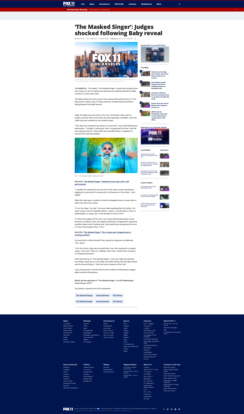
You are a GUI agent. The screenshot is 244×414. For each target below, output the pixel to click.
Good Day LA (108, 321)
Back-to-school (108, 330)
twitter (167, 409)
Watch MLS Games (169, 391)
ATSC (145, 389)
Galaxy (126, 349)
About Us (148, 364)
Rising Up (146, 350)
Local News (145, 150)
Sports (126, 321)
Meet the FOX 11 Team (151, 369)
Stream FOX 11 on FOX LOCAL (171, 324)
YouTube (66, 374)
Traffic (85, 326)
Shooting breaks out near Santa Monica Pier (148, 187)
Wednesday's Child (149, 330)
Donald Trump (87, 372)
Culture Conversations (150, 354)
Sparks (126, 351)
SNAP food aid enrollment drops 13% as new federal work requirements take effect (159, 116)
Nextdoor (66, 376)
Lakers (126, 328)
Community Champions (151, 339)
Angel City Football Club (131, 346)
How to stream (68, 381)
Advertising (147, 379)
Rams (125, 324)
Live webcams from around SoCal (172, 333)
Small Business (108, 369)
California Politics (88, 367)
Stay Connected (70, 364)
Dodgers (126, 333)
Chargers (126, 326)
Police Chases (67, 328)
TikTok (65, 372)
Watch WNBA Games (170, 388)
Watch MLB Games (170, 373)
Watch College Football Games (171, 370)
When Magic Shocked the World (151, 342)
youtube (175, 409)
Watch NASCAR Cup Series (172, 376)
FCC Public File (148, 381)
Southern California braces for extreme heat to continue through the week (149, 164)
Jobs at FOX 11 (148, 376)
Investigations (148, 352)
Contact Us (147, 394)
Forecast (86, 324)
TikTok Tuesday (108, 337)
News (65, 321)
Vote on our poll (108, 335)
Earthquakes (87, 333)
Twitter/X (66, 379)
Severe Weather (88, 337)
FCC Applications (149, 383)
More (159, 4)
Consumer (66, 335)
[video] (164, 188)
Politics (65, 340)
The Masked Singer (104, 38)
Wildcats (126, 337)
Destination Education (150, 345)
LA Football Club (129, 344)
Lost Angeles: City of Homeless (150, 336)
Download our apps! (69, 383)
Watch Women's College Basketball (171, 385)
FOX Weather (87, 342)
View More (164, 150)
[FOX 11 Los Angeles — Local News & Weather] (69, 4)
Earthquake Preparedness (91, 335)
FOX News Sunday (69, 342)
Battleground (87, 381)
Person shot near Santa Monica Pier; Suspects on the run (159, 105)
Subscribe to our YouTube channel (154, 127)
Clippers (126, 330)
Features (147, 321)
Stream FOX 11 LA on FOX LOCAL (153, 45)
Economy (106, 367)
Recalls (65, 337)
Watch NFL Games (169, 367)
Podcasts (66, 385)
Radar (85, 328)
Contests (146, 367)
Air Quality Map (88, 330)
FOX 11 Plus (147, 392)
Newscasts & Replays (170, 328)
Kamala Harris (87, 379)
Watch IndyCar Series (170, 378)
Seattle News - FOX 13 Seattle (130, 376)
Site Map (146, 399)
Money (106, 364)
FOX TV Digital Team (91, 38)
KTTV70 (146, 359)
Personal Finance (108, 372)
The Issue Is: (147, 326)
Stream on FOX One (172, 364)
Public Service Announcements (149, 386)
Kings (125, 340)
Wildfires (86, 340)
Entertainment (102, 295)
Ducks (125, 342)
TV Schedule (147, 372)
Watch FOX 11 (169, 321)
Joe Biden (86, 374)
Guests (105, 324)
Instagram (66, 369)
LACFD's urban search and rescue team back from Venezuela (148, 205)
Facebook (66, 367)
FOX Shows (117, 295)
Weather (87, 321)
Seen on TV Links (108, 333)
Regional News (130, 364)
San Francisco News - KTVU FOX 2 (130, 368)
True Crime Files (149, 333)
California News (68, 326)
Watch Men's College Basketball (170, 381)
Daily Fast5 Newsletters (70, 388)
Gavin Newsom (88, 376)
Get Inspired (147, 348)
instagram (171, 409)
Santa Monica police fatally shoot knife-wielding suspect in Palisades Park (149, 172)
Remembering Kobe (150, 357)
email (179, 409)
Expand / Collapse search (179, 4)
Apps (165, 330)
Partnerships (147, 396)
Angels (126, 335)
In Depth (146, 328)
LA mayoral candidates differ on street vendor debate (149, 195)
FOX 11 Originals (149, 324)
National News (67, 330)
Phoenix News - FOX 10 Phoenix (131, 372)
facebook (163, 409)
